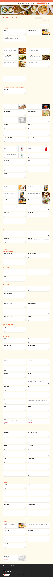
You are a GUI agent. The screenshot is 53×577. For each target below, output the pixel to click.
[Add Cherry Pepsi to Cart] (48, 170)
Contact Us (23, 3)
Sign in (48, 3)
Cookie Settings (24, 574)
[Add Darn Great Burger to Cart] (48, 403)
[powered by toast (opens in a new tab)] (7, 574)
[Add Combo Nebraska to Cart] (48, 416)
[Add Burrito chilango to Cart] (25, 235)
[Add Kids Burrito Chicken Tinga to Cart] (48, 290)
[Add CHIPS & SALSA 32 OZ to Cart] (48, 455)
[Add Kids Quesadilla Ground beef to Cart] (48, 307)
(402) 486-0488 (5, 567)
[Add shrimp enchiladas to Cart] (25, 547)
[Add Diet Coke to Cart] (25, 150)
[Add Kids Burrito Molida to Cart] (25, 290)
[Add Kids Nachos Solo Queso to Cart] (25, 348)
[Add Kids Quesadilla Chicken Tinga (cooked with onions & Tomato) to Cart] (48, 313)
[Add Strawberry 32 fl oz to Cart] (25, 128)
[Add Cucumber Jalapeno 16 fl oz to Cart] (48, 115)
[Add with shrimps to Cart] (48, 320)
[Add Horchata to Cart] (25, 34)
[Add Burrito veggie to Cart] (48, 235)
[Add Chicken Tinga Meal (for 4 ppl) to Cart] (25, 52)
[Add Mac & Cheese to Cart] (25, 331)
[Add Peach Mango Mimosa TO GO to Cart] (25, 141)
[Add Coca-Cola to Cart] (48, 150)
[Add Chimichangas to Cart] (48, 370)
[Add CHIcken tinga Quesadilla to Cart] (48, 508)
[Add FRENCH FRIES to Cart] (25, 462)
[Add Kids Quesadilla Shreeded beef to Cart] (25, 313)
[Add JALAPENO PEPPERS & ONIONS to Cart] (48, 435)
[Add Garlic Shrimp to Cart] (48, 390)
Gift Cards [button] (27, 3)
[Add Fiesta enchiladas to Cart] (48, 540)
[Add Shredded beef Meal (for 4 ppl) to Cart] (48, 52)
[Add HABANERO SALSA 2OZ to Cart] (25, 449)
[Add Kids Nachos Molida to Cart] (25, 342)
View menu (4, 571)
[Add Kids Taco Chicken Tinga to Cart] (48, 273)
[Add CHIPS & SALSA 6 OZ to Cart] (48, 449)
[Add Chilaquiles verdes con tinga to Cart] (25, 403)
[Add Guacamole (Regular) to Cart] (48, 189)
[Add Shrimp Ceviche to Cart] (48, 396)
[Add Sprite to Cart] (25, 157)
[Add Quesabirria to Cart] (25, 488)
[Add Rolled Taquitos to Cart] (48, 203)
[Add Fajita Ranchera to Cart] (25, 370)
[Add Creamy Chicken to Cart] (25, 390)
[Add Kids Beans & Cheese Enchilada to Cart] (25, 263)
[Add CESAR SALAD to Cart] (25, 80)
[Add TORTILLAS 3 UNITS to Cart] (48, 442)
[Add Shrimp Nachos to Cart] (25, 203)
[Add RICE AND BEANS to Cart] (25, 435)
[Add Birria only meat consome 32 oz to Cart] (48, 65)
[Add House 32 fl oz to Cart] (48, 121)
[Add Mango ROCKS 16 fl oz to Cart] (25, 115)
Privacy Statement (18, 574)
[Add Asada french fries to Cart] (48, 216)
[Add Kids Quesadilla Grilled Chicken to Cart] (25, 320)
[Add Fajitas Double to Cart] (48, 363)
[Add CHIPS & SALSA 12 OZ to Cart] (25, 455)
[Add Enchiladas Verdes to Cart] (48, 527)
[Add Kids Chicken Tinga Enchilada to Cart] (48, 257)
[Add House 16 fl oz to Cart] (25, 108)
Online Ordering (33, 3)
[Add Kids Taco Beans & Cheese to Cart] (25, 280)
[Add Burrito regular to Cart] (25, 40)
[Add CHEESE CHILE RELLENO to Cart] (25, 475)
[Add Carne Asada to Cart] (25, 377)
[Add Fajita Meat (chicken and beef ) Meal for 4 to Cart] (25, 65)
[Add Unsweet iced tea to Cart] (25, 163)
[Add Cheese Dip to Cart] (25, 189)
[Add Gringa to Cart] (48, 488)
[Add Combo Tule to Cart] (25, 409)
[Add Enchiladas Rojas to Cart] (48, 533)
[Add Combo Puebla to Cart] (25, 416)
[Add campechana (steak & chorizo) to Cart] (48, 494)
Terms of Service (12, 574)
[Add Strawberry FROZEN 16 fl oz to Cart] (48, 108)
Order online (9, 571)
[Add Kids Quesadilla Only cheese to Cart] (25, 307)
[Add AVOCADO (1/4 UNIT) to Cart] (48, 462)
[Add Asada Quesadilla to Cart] (25, 501)
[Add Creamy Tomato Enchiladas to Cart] (48, 34)
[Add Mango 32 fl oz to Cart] (48, 128)
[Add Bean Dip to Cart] (25, 209)
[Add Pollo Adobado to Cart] (48, 377)
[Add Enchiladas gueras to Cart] (25, 540)
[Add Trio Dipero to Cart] (48, 209)
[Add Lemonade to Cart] (48, 157)
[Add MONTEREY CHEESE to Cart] (25, 442)
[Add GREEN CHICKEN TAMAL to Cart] (48, 475)
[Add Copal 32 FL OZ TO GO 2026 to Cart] (48, 134)
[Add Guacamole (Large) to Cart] (25, 196)
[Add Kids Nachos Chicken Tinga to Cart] (48, 342)
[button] (6, 24)
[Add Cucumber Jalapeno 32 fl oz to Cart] (25, 134)
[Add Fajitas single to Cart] (25, 363)
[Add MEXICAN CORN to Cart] (48, 468)
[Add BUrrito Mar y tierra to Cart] (25, 242)
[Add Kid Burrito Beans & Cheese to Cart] (25, 297)
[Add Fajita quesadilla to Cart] (48, 501)
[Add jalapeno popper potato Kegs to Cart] (25, 222)
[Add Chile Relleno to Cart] (48, 383)
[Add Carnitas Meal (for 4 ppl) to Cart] (48, 59)
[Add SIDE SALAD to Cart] (25, 468)
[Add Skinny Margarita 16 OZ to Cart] (48, 141)
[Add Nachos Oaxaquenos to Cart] (48, 196)
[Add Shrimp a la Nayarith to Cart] (25, 396)
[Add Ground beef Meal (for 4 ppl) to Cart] (25, 59)
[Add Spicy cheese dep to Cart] (25, 216)
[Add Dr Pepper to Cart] (48, 163)
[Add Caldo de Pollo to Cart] (25, 93)
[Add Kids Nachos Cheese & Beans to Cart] (48, 348)
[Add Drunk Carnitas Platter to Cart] (25, 383)
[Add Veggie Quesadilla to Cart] (25, 508)
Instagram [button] (19, 3)
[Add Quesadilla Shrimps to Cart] (48, 514)
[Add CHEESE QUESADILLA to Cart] (25, 514)
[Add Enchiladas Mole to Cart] (25, 533)
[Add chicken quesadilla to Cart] (25, 494)
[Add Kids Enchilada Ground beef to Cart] (25, 257)
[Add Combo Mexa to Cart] (48, 409)
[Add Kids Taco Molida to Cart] (25, 273)
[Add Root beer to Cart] (25, 170)
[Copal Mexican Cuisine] (4, 3)
